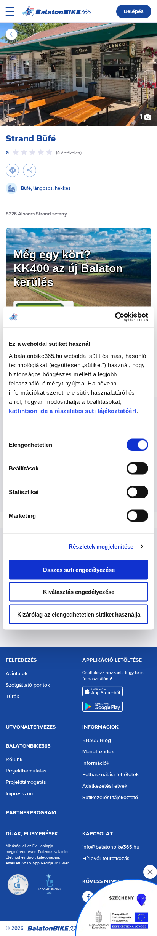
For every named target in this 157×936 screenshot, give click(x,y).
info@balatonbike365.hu (110, 847)
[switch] (137, 468)
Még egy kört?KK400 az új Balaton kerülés (68, 268)
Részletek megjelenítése (101, 546)
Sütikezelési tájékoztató (110, 797)
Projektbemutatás (26, 770)
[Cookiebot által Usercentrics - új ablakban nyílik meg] (115, 317)
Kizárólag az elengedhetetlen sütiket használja (78, 614)
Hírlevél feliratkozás (106, 858)
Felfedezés (21, 660)
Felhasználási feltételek (110, 774)
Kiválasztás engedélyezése (78, 592)
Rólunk (14, 759)
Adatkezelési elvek (104, 786)
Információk (100, 727)
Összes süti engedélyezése (79, 569)
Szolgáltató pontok (28, 685)
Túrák (12, 696)
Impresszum (20, 793)
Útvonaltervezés (31, 727)
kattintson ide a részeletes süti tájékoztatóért (73, 410)
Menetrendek (98, 751)
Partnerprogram (31, 812)
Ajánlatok (16, 673)
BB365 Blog (96, 740)
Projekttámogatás (26, 782)
